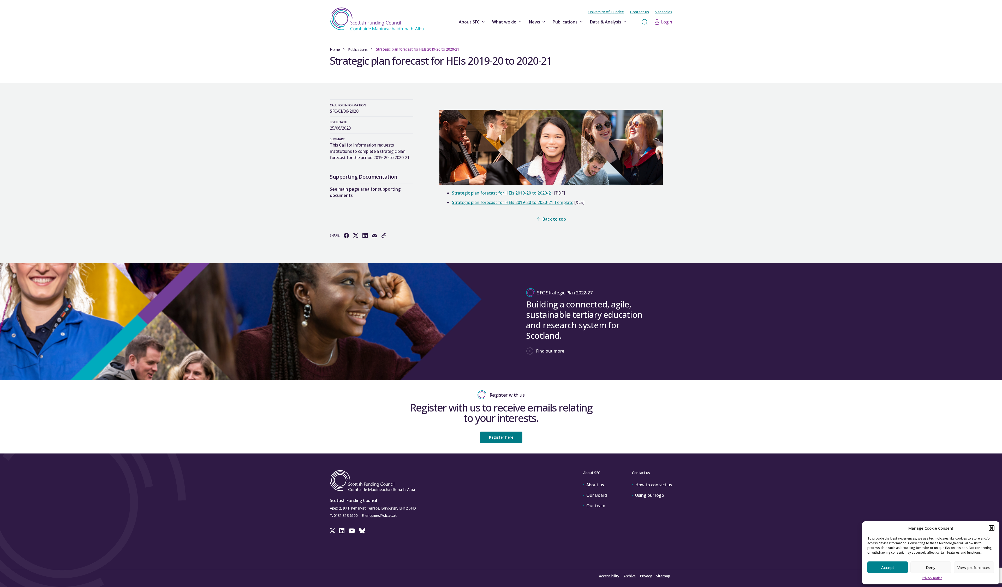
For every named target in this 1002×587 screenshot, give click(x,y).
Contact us (639, 11)
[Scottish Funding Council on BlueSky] (362, 531)
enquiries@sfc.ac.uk (380, 515)
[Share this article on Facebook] (346, 235)
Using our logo (649, 495)
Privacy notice (932, 578)
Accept (887, 567)
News (534, 22)
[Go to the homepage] (377, 19)
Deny (930, 567)
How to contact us (653, 485)
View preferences (973, 567)
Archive (629, 575)
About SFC (469, 22)
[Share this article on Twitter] (355, 235)
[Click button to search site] (644, 22)
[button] (991, 528)
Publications (565, 22)
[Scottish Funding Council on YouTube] (352, 531)
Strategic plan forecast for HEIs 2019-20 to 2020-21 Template (512, 202)
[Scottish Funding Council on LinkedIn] (341, 530)
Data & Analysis (605, 22)
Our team (595, 506)
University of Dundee (606, 11)
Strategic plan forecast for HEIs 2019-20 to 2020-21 (502, 193)
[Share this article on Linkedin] (365, 235)
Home (335, 49)
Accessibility (609, 575)
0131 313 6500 (345, 515)
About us (595, 485)
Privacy (646, 575)
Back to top (554, 219)
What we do (504, 22)
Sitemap (663, 575)
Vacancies (663, 11)
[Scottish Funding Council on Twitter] (332, 530)
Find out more (550, 351)
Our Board (596, 495)
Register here (501, 437)
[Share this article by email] (374, 235)
